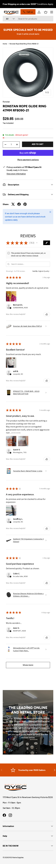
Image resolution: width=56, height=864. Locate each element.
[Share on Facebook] (19, 204)
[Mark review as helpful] (46, 314)
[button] (46, 12)
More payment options (28, 159)
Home (5, 43)
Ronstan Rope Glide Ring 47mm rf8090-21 (24, 43)
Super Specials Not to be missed (28, 29)
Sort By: (35, 271)
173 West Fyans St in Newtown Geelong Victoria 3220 (28, 797)
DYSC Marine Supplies (16, 857)
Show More (16, 433)
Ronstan (6, 102)
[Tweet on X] (13, 204)
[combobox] (28, 18)
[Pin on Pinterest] (25, 204)
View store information (16, 174)
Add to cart (37, 144)
